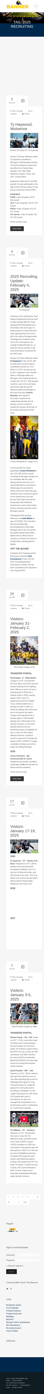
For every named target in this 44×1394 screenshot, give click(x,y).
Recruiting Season (13, 1328)
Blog (14, 111)
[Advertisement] (22, 60)
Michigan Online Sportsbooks (18, 1322)
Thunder (27, 114)
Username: (10, 1255)
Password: (10, 1260)
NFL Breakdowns (13, 1325)
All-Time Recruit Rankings (15, 1383)
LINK (23, 764)
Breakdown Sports (13, 1305)
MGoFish (10, 1319)
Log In (11, 1271)
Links (8, 1387)
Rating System (17, 1387)
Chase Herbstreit (27, 471)
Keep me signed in (15, 1266)
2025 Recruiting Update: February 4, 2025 (23, 283)
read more (17, 228)
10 (37, 1197)
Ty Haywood (15, 361)
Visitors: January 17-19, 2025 (23, 830)
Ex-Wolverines (25, 1385)
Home (8, 1380)
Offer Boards (17, 1380)
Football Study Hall (14, 1314)
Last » (25, 1202)
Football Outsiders (13, 1311)
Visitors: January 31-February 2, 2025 (20, 625)
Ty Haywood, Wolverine (21, 126)
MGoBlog (10, 1317)
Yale (34, 1027)
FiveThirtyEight (12, 1308)
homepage (19, 111)
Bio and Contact (12, 1385)
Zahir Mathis (27, 518)
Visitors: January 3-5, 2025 (20, 994)
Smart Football (12, 1331)
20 (9, 1202)
